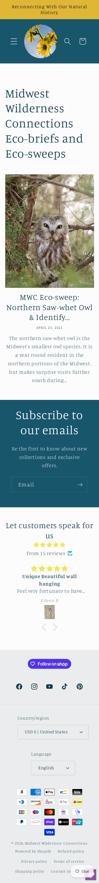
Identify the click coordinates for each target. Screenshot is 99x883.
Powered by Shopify (33, 851)
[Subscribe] (80, 484)
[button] (13, 41)
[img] (49, 545)
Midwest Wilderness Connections (56, 843)
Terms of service (69, 861)
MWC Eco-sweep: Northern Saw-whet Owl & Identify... (49, 307)
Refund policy (71, 851)
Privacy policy (34, 861)
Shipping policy (29, 871)
